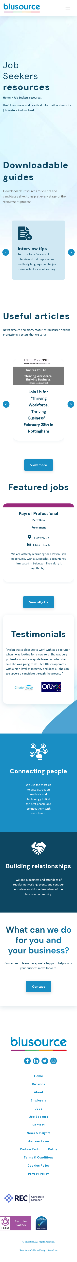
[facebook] (27, 1063)
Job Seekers (38, 1117)
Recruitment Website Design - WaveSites (39, 1250)
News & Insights (38, 1133)
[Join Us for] (38, 400)
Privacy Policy (38, 1174)
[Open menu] (68, 7)
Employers (38, 1100)
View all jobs (38, 602)
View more (38, 465)
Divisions (38, 1084)
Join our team (38, 1141)
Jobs (38, 1109)
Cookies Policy (38, 1166)
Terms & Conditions (38, 1157)
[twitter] (44, 1063)
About (38, 1092)
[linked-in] (36, 1063)
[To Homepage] (29, 8)
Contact (38, 986)
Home (7, 97)
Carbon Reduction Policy (38, 1149)
